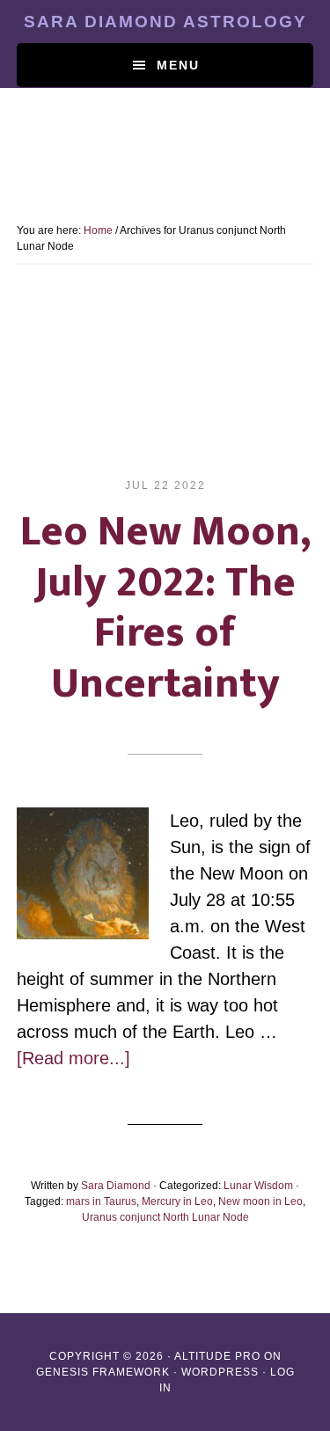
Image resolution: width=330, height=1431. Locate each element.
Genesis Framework (103, 1372)
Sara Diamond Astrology (165, 21)
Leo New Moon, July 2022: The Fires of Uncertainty (165, 608)
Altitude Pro (217, 1356)
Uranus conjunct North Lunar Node (165, 1217)
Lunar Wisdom (258, 1185)
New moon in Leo (260, 1201)
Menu (178, 65)
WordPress (220, 1372)
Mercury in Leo (177, 1201)
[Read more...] (73, 1058)
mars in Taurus (101, 1201)
